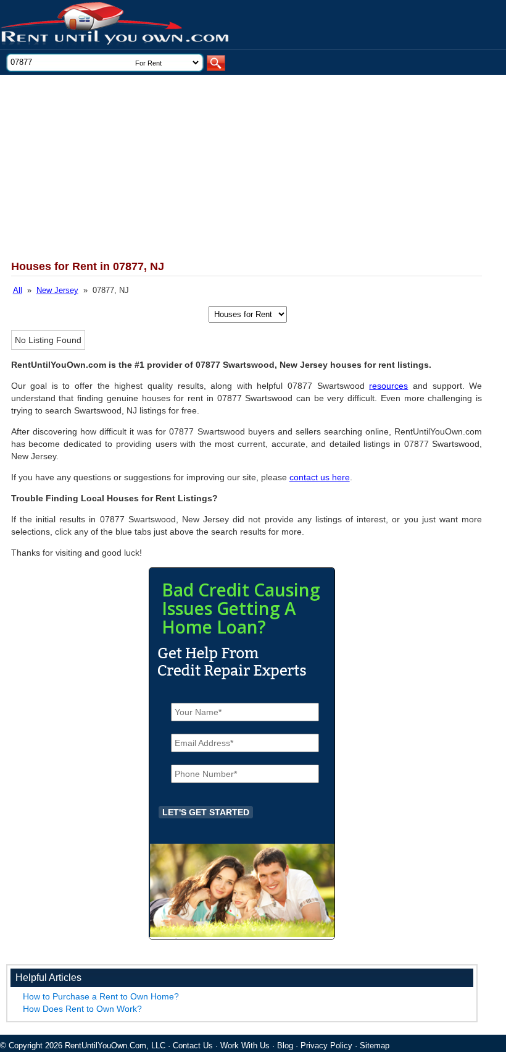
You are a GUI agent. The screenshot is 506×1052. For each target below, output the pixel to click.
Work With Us (245, 1045)
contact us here (319, 477)
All (17, 290)
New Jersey (57, 290)
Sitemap (374, 1045)
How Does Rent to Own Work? (82, 1009)
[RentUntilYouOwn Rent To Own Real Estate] (115, 25)
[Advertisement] (237, 167)
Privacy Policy (326, 1045)
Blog (285, 1045)
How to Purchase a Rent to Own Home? (101, 996)
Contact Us (193, 1045)
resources (388, 386)
